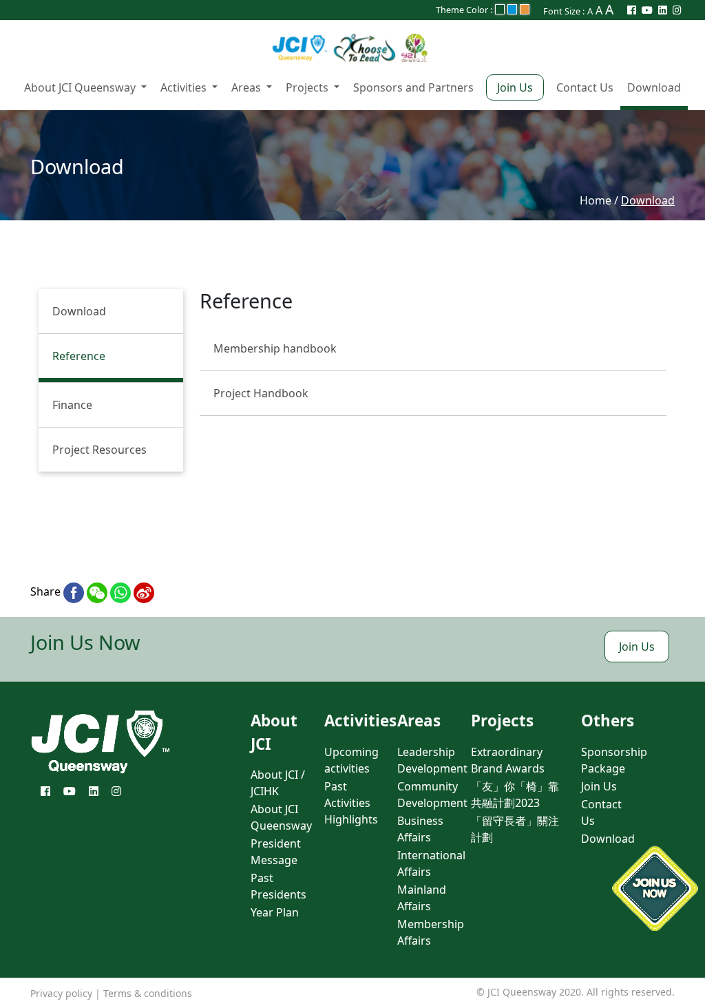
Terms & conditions (147, 993)
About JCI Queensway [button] (81, 87)
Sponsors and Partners (413, 87)
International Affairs (431, 863)
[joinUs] (655, 888)
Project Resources (99, 449)
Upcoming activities (351, 760)
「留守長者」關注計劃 (515, 829)
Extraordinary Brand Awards (508, 760)
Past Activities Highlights (351, 803)
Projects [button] (308, 87)
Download (654, 87)
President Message (276, 852)
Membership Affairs (430, 932)
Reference (78, 356)
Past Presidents (278, 886)
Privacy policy (61, 993)
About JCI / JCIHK (278, 783)
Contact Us (584, 87)
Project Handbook (260, 393)
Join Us (515, 87)
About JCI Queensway (281, 817)
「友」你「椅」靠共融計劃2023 (515, 794)
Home (595, 200)
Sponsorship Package (614, 760)
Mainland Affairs (421, 898)
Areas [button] (247, 87)
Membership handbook (275, 348)
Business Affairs (420, 829)
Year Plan (275, 912)
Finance (72, 404)
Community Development (432, 794)
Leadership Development (432, 760)
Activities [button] (184, 87)
